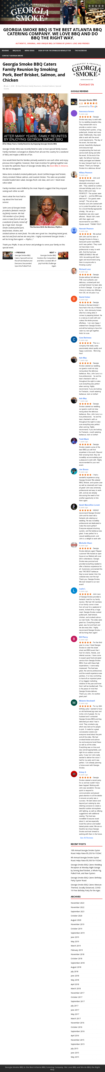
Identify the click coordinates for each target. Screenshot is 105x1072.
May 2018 (75, 980)
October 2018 (76, 958)
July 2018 (74, 971)
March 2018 (76, 988)
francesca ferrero (86, 111)
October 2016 (76, 1027)
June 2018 (75, 975)
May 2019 (75, 941)
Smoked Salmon (48, 86)
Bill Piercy (83, 637)
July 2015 (74, 1048)
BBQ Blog (17, 50)
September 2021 (78, 911)
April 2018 (75, 984)
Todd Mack (84, 439)
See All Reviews (86, 837)
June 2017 (75, 1010)
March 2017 (76, 1018)
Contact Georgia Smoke (12, 56)
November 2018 (77, 954)
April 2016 (75, 1035)
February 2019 (77, 950)
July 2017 (74, 1005)
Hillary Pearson (85, 172)
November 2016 (77, 1023)
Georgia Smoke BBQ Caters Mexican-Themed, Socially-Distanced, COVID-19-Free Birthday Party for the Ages (86, 887)
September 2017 (78, 1001)
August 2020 (76, 920)
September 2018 (78, 963)
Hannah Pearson (86, 228)
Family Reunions (35, 86)
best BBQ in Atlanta (59, 166)
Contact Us (86, 84)
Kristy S (82, 772)
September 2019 (78, 933)
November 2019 (77, 924)
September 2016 (78, 1031)
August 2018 (76, 967)
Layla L (82, 588)
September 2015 (78, 1044)
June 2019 (75, 937)
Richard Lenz (85, 269)
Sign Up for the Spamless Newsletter (54, 50)
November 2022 (77, 907)
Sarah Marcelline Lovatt (89, 505)
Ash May (83, 357)
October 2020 (76, 915)
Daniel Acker (84, 297)
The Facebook (81, 50)
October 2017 (76, 997)
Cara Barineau (85, 337)
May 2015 (75, 1057)
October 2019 (76, 928)
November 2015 (77, 1040)
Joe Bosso (83, 469)
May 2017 (75, 1014)
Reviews (5, 50)
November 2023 (77, 903)
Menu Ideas (29, 50)
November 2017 (77, 993)
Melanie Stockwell (87, 700)
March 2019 (76, 945)
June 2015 (75, 1052)
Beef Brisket (23, 86)
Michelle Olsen (85, 543)
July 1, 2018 (10, 86)
